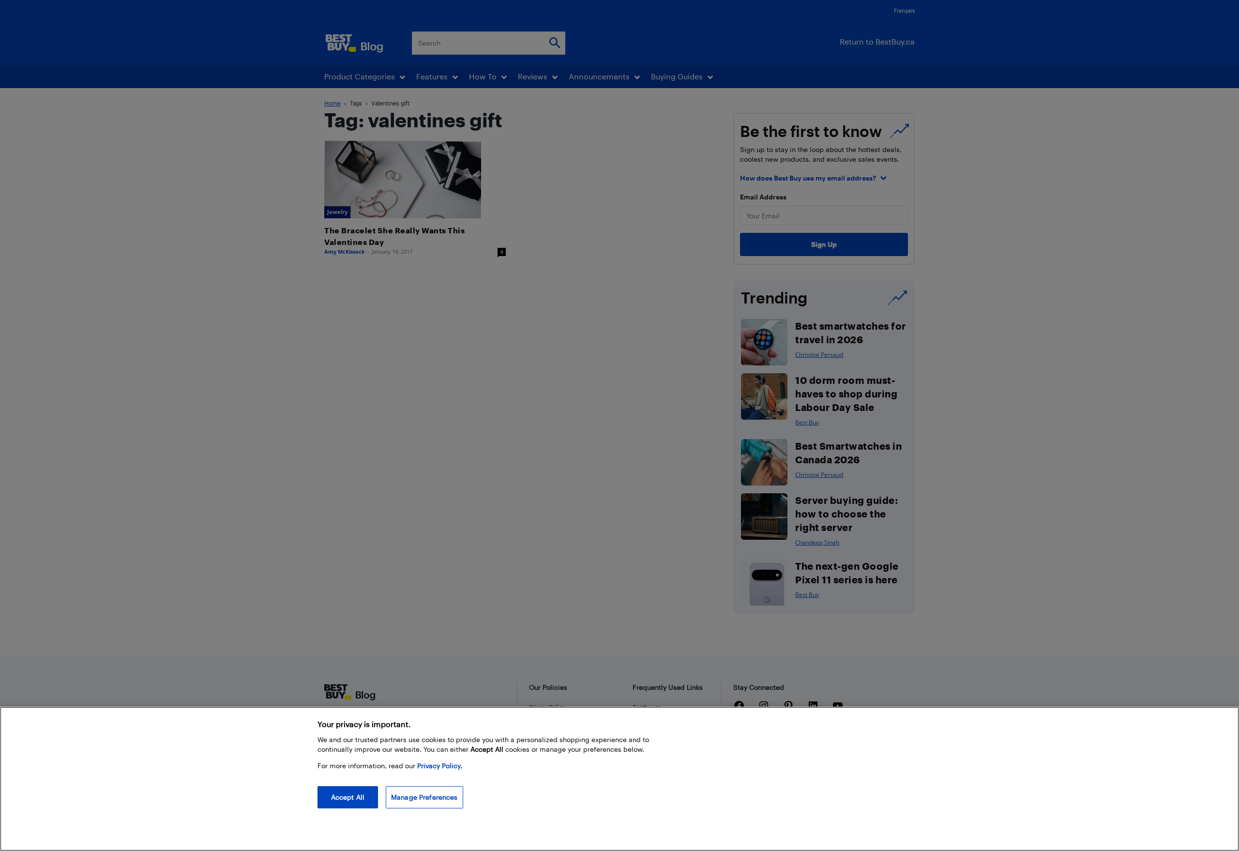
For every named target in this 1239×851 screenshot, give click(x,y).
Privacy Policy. (439, 765)
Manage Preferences (424, 797)
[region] (619, 779)
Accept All (347, 797)
